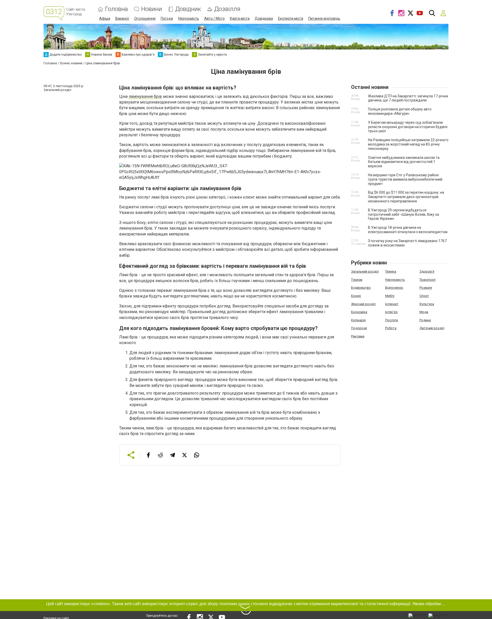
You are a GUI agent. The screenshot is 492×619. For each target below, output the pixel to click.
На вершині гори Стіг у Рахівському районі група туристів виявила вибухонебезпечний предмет (405, 179)
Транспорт (427, 280)
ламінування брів (145, 96)
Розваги (425, 288)
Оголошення (145, 18)
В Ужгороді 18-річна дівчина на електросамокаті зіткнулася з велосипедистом (407, 229)
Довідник (188, 9)
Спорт (424, 296)
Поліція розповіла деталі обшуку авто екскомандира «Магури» (400, 111)
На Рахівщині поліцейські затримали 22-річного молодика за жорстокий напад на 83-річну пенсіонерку (408, 144)
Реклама (357, 336)
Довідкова (264, 18)
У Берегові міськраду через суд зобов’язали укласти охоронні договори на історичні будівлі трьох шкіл (407, 126)
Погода (167, 18)
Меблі (389, 296)
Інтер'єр (391, 312)
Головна (116, 9)
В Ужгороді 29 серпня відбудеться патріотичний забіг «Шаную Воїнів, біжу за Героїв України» (403, 214)
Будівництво (361, 288)
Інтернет (391, 304)
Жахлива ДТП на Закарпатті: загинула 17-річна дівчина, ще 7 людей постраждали (408, 98)
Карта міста (240, 18)
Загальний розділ (365, 271)
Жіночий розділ (363, 304)
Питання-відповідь (324, 18)
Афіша (104, 18)
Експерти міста (290, 18)
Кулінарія (358, 320)
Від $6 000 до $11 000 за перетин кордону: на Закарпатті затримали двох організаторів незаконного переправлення (406, 196)
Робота (390, 328)
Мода (423, 312)
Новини (151, 9)
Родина (425, 320)
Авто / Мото (214, 18)
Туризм (356, 280)
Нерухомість (188, 18)
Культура (426, 304)
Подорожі (359, 328)
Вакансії (122, 18)
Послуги (391, 320)
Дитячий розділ (431, 328)
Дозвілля (227, 9)
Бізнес (356, 296)
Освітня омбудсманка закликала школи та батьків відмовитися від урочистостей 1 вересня (403, 162)
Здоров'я (426, 271)
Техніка (390, 271)
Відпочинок (394, 288)
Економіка (359, 312)
